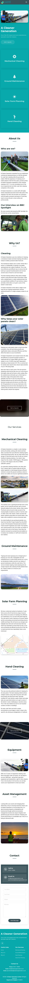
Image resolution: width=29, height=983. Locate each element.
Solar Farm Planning (14, 101)
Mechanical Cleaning (14, 61)
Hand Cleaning (15, 121)
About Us (3, 952)
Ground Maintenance (14, 81)
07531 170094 (11, 870)
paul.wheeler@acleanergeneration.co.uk (17, 880)
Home (2, 950)
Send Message (15, 920)
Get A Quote (7, 42)
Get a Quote (14, 408)
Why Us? (3, 955)
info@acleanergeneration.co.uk (15, 878)
